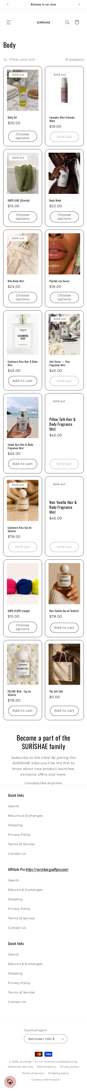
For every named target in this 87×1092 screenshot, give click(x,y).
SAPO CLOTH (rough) (19, 611)
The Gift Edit (56, 691)
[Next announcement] (79, 4)
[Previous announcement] (7, 4)
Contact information (45, 1079)
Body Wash (55, 200)
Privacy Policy (19, 835)
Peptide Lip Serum (59, 281)
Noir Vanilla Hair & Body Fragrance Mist (63, 507)
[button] (8, 22)
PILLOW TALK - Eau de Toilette (19, 693)
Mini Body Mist (16, 281)
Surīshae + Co (29, 1061)
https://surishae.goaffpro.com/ (47, 869)
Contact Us (17, 854)
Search (13, 806)
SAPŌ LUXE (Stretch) (19, 200)
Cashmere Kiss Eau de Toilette (20, 529)
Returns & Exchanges (25, 816)
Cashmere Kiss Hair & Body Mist (23, 363)
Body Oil (12, 117)
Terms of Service (21, 844)
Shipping (15, 825)
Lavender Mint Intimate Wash (62, 119)
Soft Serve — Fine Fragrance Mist (59, 363)
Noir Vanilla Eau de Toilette (64, 611)
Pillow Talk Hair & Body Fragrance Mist (62, 424)
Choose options (23, 136)
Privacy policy (69, 1066)
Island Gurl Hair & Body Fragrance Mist (20, 446)
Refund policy (46, 1066)
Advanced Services (20, 1066)
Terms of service (33, 1073)
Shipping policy (58, 1073)
